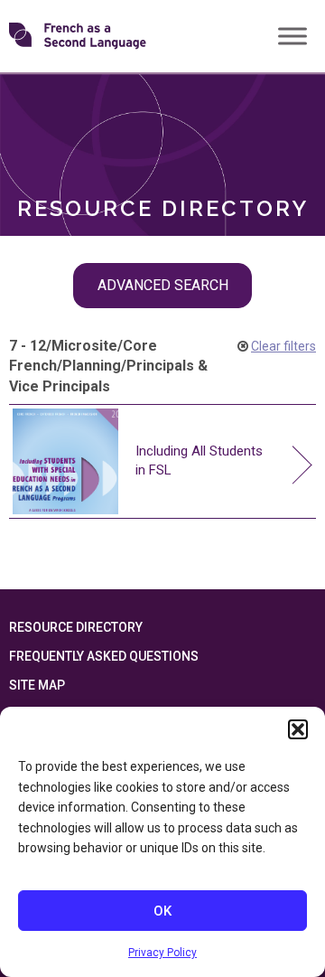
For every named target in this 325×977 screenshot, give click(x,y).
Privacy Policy (162, 952)
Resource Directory (76, 627)
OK (162, 911)
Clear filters (283, 346)
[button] (298, 729)
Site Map (37, 685)
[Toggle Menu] (292, 35)
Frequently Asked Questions (104, 656)
